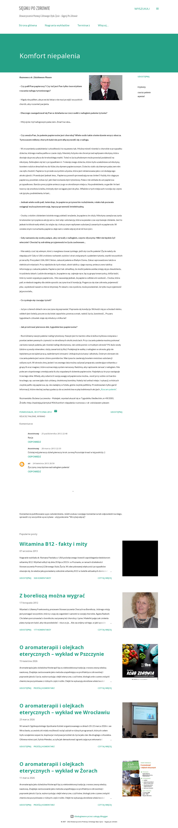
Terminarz (83, 25)
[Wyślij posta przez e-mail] (55, 412)
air (29, 463)
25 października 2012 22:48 (54, 433)
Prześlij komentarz (44, 688)
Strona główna (28, 25)
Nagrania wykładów (57, 25)
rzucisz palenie (144, 92)
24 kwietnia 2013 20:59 (43, 463)
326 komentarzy (42, 578)
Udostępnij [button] (143, 76)
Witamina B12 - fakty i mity (53, 543)
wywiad (141, 96)
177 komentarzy (42, 629)
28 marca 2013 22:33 (51, 448)
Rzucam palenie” (108, 389)
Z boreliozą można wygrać (52, 595)
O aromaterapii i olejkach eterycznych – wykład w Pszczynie (61, 650)
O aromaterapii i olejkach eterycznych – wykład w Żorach (58, 767)
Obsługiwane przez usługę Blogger (91, 816)
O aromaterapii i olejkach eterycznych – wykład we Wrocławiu (64, 709)
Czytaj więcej (105, 578)
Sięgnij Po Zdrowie (34, 8)
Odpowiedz (34, 441)
